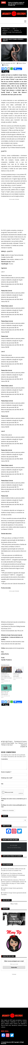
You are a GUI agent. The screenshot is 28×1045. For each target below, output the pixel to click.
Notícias (6, 65)
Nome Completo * (6, 772)
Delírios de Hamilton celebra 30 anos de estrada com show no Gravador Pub (16, 4)
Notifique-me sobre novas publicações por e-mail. (13, 806)
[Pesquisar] (25, 820)
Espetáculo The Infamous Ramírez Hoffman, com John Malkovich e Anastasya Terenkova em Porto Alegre (13, 875)
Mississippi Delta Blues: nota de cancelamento (5, 693)
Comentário (4, 759)
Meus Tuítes (14, 904)
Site (2, 784)
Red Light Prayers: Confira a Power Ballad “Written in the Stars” (7, 743)
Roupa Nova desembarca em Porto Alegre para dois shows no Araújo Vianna (6, 676)
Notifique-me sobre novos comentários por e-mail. (14, 799)
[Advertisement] (14, 214)
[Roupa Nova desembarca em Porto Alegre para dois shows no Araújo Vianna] (6, 670)
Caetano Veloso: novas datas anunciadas (17, 675)
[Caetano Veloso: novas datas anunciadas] (18, 670)
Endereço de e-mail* (6, 778)
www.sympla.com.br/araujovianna (14, 648)
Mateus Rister (22, 63)
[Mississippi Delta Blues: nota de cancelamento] (6, 687)
